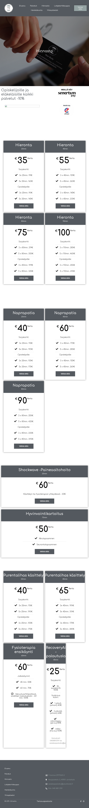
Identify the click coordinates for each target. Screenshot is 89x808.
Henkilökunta (36, 10)
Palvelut (33, 6)
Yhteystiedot (52, 10)
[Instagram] (83, 801)
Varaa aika (23, 206)
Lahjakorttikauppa (62, 6)
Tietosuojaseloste (44, 801)
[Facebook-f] (81, 801)
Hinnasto (45, 6)
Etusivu (22, 6)
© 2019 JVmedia (10, 801)
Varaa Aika (65, 206)
